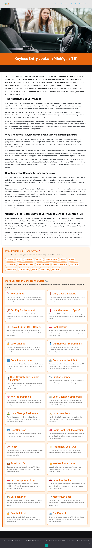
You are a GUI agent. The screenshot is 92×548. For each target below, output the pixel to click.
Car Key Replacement (23, 310)
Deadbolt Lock (19, 513)
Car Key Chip (60, 513)
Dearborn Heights (52, 259)
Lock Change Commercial (67, 396)
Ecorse (71, 259)
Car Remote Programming (67, 343)
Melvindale (55, 269)
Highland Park (24, 269)
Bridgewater (29, 259)
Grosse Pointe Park (43, 264)
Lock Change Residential (24, 413)
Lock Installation (62, 413)
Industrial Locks (62, 480)
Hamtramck (74, 264)
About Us (74, 4)
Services (64, 4)
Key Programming (21, 396)
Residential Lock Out (64, 446)
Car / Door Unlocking (64, 293)
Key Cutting (17, 293)
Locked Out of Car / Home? (26, 327)
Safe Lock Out (18, 463)
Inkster (34, 269)
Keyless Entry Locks (64, 463)
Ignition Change (62, 377)
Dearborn (39, 259)
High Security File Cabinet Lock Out (24, 379)
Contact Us (83, 4)
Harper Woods (11, 269)
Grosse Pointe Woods (60, 264)
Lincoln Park (45, 269)
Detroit (63, 259)
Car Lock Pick (18, 496)
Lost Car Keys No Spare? (66, 310)
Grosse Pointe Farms (26, 264)
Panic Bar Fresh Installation (68, 430)
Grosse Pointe (11, 264)
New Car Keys (18, 430)
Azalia (19, 259)
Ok (46, 545)
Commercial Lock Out (65, 360)
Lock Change (18, 343)
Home (57, 4)
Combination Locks (21, 360)
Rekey (14, 446)
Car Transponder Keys (23, 480)
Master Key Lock (62, 496)
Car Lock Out (60, 327)
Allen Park (9, 259)
